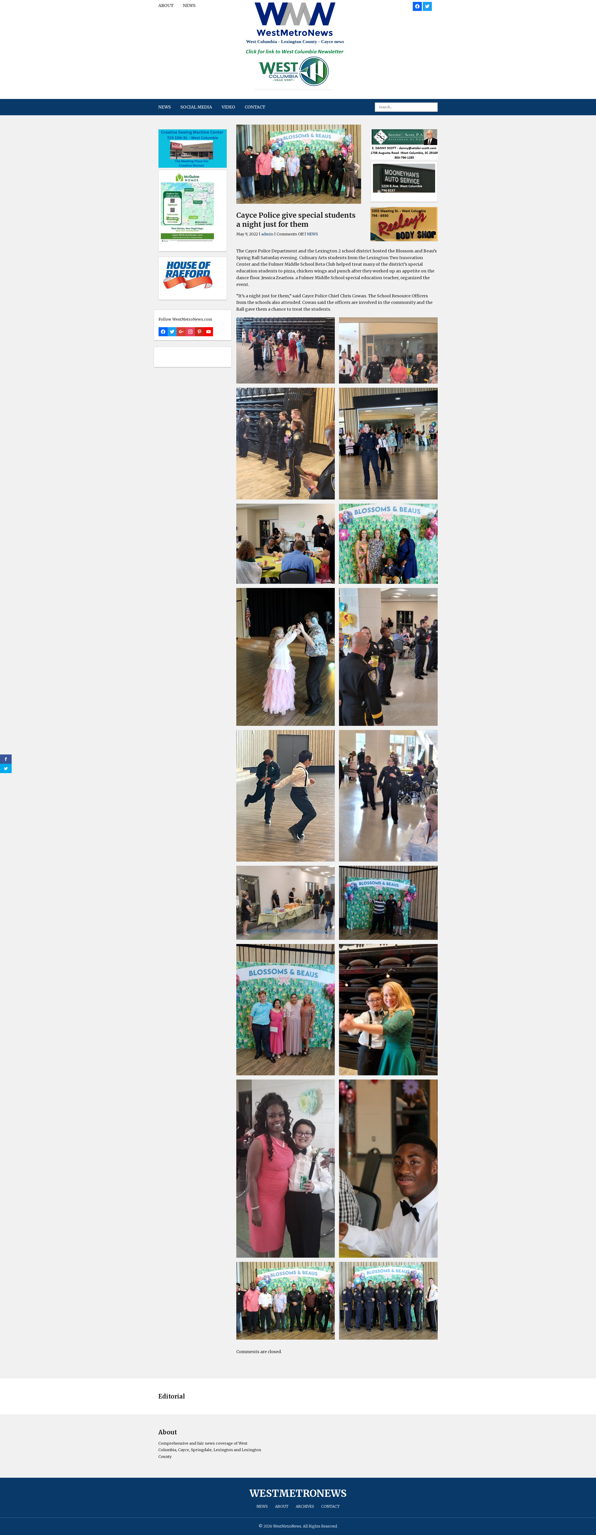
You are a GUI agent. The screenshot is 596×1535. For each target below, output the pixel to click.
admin (267, 234)
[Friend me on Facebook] (417, 5)
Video (228, 107)
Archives (305, 1506)
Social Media (196, 107)
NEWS (189, 5)
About (165, 5)
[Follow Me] (427, 5)
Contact (255, 107)
